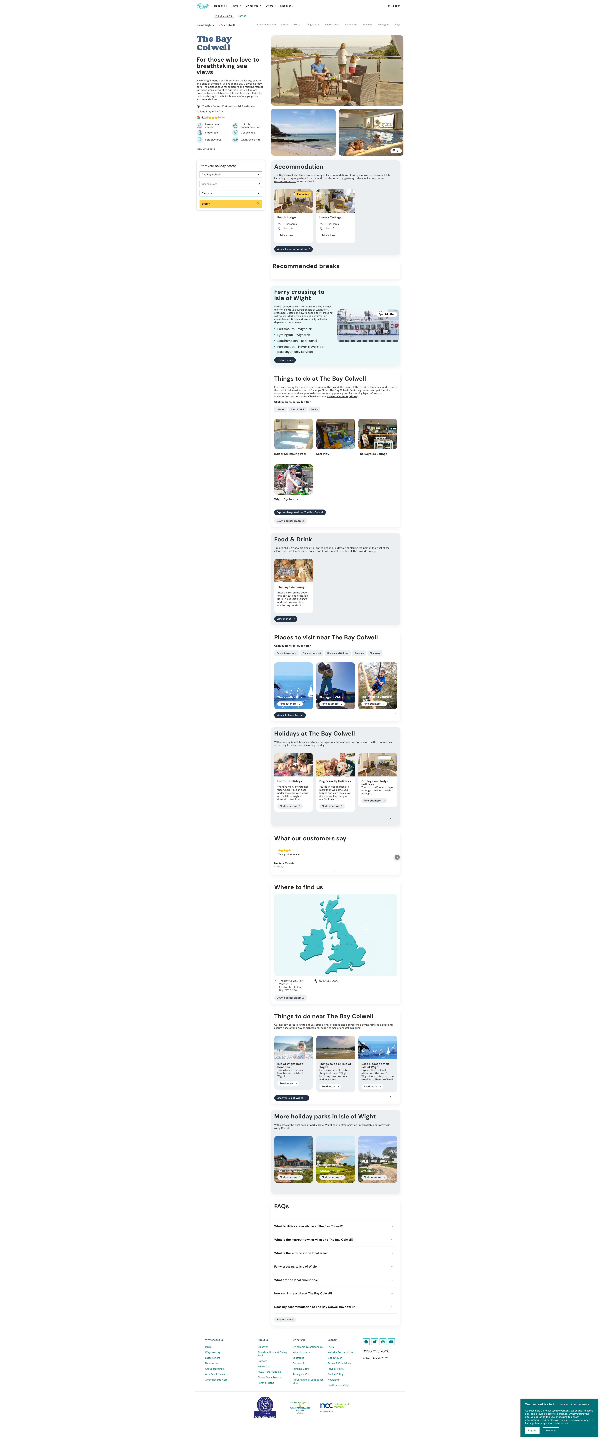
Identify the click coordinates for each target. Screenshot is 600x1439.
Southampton (287, 341)
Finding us (383, 24)
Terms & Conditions (339, 1363)
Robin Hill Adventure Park (376, 698)
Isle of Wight (204, 25)
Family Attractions (286, 653)
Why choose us (301, 1352)
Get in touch (335, 1357)
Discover (263, 1347)
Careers (262, 1361)
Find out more (285, 360)
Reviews (367, 24)
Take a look (286, 235)
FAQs (397, 24)
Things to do (312, 24)
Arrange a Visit (301, 1374)
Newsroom (264, 1366)
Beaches (359, 653)
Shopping (375, 653)
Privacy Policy (336, 1368)
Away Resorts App (216, 1379)
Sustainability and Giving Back (272, 1354)
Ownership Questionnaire (308, 1347)
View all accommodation (292, 249)
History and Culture (337, 653)
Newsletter (211, 1363)
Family (314, 409)
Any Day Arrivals (215, 1374)
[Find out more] (293, 685)
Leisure (280, 409)
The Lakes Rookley (290, 1171)
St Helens (368, 1171)
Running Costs (301, 1368)
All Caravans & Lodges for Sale (308, 1381)
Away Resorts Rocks (270, 1372)
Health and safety (338, 1385)
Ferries (242, 16)
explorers (233, 86)
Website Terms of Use (340, 1352)
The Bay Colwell (224, 16)
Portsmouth (286, 329)
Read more (286, 1083)
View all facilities (206, 148)
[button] (395, 714)
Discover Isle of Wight (290, 1098)
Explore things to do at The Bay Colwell (300, 512)
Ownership (299, 1363)
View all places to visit (290, 715)
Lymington (285, 335)
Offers (285, 24)
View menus (284, 618)
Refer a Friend (266, 1382)
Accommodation (266, 24)
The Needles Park (289, 697)
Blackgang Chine (331, 697)
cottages (291, 178)
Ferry (297, 24)
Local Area (351, 24)
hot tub (226, 96)
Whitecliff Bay (329, 1171)
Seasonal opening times (342, 396)
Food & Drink (332, 24)
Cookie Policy (335, 1374)
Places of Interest (311, 653)
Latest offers (212, 1357)
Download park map (289, 520)
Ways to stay (212, 1352)
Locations (298, 1357)
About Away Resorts (270, 1377)
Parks (208, 1347)
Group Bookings (214, 1368)
